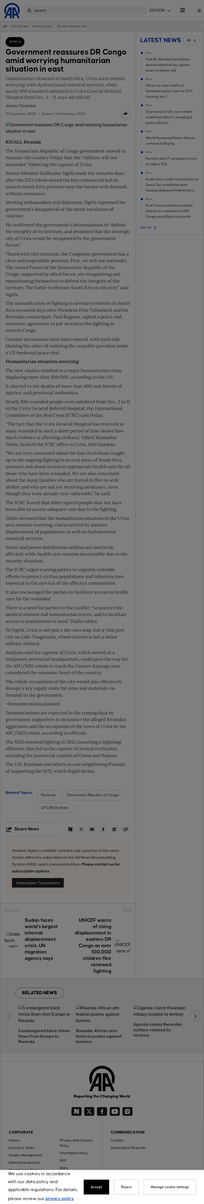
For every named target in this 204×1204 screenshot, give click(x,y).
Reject (126, 1187)
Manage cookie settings (170, 1187)
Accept (96, 1187)
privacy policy (59, 1199)
